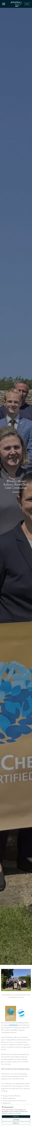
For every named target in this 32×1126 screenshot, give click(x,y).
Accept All (16, 1116)
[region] (16, 1115)
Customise (16, 1119)
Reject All (16, 1123)
